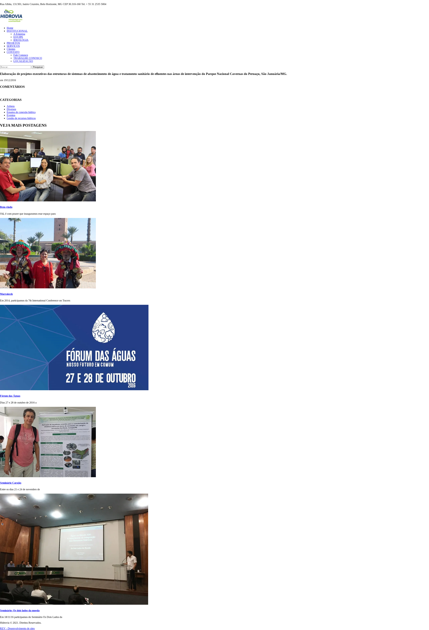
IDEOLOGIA (20, 40)
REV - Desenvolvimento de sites (17, 628)
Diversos (11, 109)
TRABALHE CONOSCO (27, 58)
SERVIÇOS (13, 46)
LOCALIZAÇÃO (23, 61)
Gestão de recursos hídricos (21, 118)
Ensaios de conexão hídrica (21, 112)
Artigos (11, 106)
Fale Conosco (20, 55)
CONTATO (13, 52)
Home (10, 27)
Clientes (11, 49)
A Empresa (19, 34)
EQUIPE (18, 37)
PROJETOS (13, 43)
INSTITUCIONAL (17, 30)
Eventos (11, 115)
